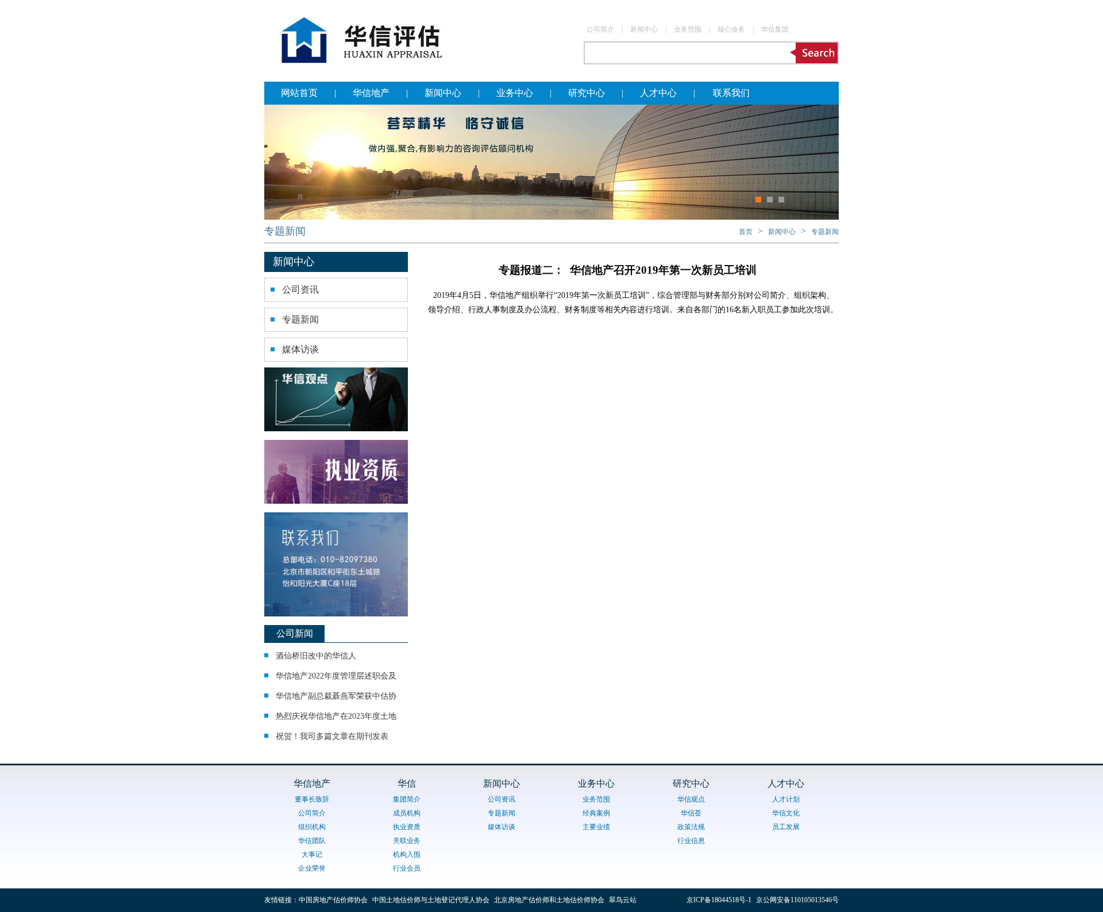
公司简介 (600, 29)
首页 (746, 232)
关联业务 (407, 841)
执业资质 (407, 827)
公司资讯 (300, 289)
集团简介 (407, 799)
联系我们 (731, 93)
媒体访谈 (300, 349)
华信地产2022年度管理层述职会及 (336, 676)
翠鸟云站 (623, 900)
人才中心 (658, 93)
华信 (407, 783)
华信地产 (371, 93)
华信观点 (691, 799)
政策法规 (691, 827)
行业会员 (407, 868)
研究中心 (586, 93)
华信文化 (786, 813)
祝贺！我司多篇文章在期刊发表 (332, 736)
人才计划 (786, 799)
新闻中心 (644, 29)
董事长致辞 (312, 799)
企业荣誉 (312, 868)
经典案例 (596, 813)
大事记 (312, 854)
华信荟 (691, 813)
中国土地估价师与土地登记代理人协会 (430, 900)
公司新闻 (294, 633)
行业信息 (691, 841)
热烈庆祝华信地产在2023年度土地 (336, 716)
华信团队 (312, 841)
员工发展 (786, 827)
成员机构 (407, 813)
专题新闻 (285, 231)
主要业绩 (596, 827)
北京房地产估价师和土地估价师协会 (549, 900)
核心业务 (731, 29)
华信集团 (775, 29)
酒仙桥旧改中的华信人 (316, 656)
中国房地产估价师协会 (333, 900)
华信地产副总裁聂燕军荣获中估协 (336, 696)
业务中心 (514, 93)
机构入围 (407, 854)
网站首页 (299, 93)
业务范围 (687, 29)
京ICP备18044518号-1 (721, 900)
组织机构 (312, 827)
